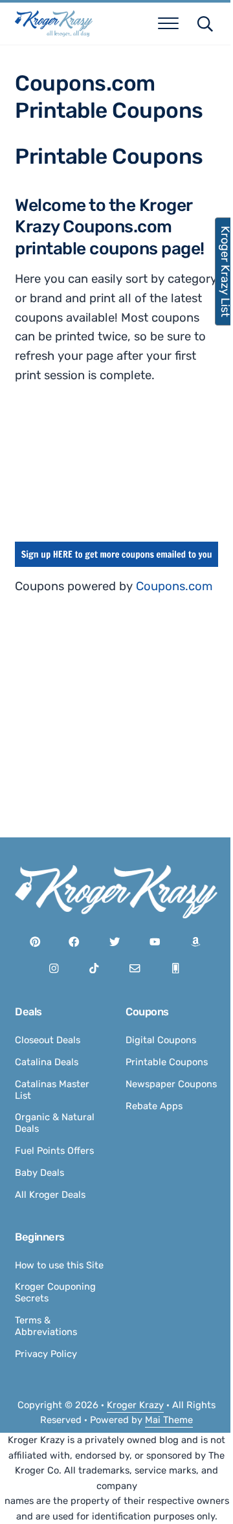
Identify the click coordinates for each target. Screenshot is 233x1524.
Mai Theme (169, 1420)
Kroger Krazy (135, 1405)
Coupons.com (174, 586)
